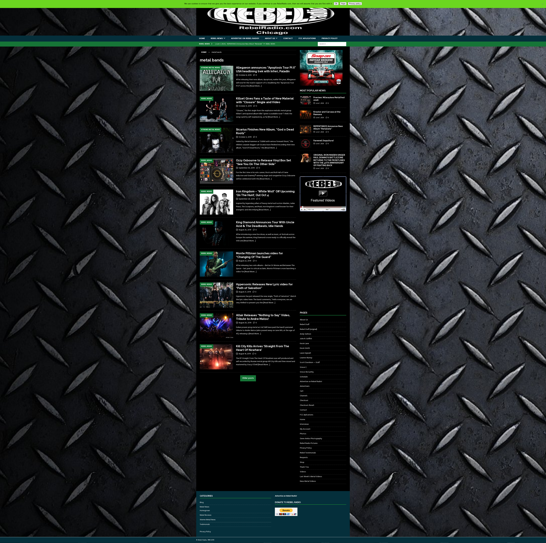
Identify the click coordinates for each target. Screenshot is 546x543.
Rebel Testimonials (308, 452)
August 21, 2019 (245, 291)
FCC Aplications (307, 38)
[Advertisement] (321, 264)
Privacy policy (355, 4)
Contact (288, 38)
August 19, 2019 (245, 353)
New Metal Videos (308, 481)
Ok (336, 4)
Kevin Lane (304, 343)
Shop (302, 462)
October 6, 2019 (245, 75)
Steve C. (303, 367)
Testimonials (205, 524)
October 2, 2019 (245, 137)
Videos (303, 471)
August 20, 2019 (245, 322)
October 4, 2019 (245, 106)
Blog (202, 502)
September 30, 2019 (247, 167)
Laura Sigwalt (305, 353)
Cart (301, 391)
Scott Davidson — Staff (310, 362)
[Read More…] (256, 86)
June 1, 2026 (320, 103)
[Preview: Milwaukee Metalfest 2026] (305, 100)
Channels (303, 395)
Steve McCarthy (307, 372)
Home (202, 38)
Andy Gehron (305, 334)
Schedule (304, 377)
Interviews (304, 424)
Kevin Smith (305, 348)
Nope (343, 4)
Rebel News (217, 38)
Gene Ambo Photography (311, 438)
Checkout (304, 400)
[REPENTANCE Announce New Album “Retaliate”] (305, 129)
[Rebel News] (216, 109)
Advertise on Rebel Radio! (245, 38)
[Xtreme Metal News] (216, 78)
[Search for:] (332, 44)
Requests (304, 457)
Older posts (248, 378)
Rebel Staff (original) (308, 329)
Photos (303, 433)
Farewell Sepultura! (323, 140)
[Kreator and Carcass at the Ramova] (305, 115)
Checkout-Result (307, 405)
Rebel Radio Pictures (309, 443)
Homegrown (205, 510)
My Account (305, 429)
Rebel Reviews (205, 515)
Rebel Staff (304, 324)
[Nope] (542, 4)
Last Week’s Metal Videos (311, 476)
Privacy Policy (330, 38)
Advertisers (304, 386)
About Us (270, 38)
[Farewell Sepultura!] (305, 143)
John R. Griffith (306, 338)
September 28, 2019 (247, 199)
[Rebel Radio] (273, 34)
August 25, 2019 (245, 229)
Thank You (304, 467)
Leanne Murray (306, 357)
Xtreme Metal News (207, 519)
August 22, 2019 (245, 260)
